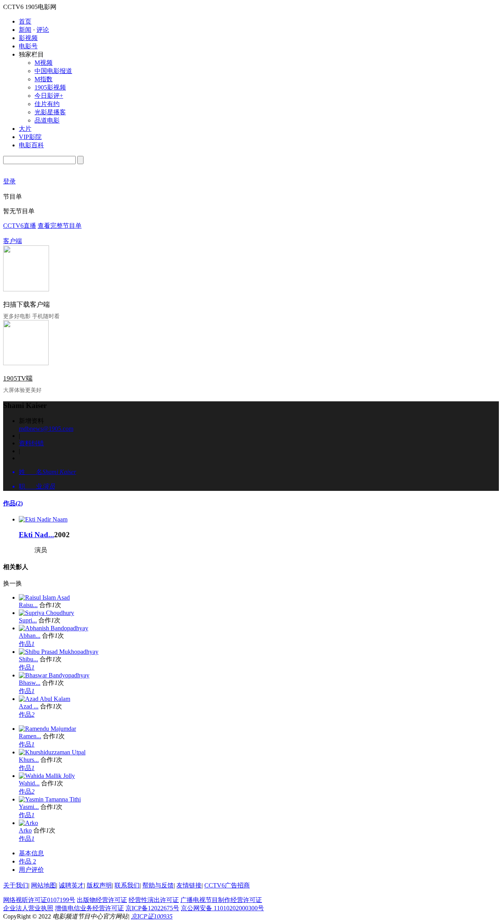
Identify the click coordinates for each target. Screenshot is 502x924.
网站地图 (43, 885)
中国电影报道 (53, 71)
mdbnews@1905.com (46, 428)
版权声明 (99, 885)
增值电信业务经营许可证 (89, 908)
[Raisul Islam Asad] (44, 597)
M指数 (44, 79)
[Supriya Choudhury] (46, 612)
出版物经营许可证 (102, 900)
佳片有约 (47, 104)
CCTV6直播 (19, 225)
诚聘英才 (71, 885)
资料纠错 (31, 443)
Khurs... (29, 759)
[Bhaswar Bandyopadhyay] (54, 675)
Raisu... (28, 605)
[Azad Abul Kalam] (44, 698)
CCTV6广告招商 (227, 885)
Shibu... (28, 659)
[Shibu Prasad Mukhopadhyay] (58, 651)
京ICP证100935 (152, 916)
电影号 (28, 46)
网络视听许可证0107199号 (39, 900)
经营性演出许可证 (154, 900)
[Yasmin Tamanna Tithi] (50, 799)
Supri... (28, 620)
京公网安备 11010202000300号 (222, 908)
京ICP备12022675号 (152, 908)
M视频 (44, 62)
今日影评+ (49, 95)
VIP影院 (30, 137)
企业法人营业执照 (28, 908)
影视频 (28, 38)
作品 (13, 503)
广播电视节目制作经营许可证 (221, 900)
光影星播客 (50, 112)
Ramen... (30, 736)
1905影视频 (50, 87)
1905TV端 (18, 378)
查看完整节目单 (60, 225)
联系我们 (127, 885)
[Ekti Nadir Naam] (43, 519)
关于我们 (15, 885)
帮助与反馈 (158, 885)
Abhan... (29, 635)
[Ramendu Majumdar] (47, 728)
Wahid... (29, 783)
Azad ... (28, 706)
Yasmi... (29, 806)
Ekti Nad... (36, 535)
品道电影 (47, 120)
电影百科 (31, 145)
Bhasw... (29, 682)
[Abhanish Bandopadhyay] (53, 628)
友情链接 (189, 885)
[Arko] (28, 823)
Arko (25, 830)
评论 (42, 29)
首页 (25, 21)
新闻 (25, 29)
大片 (25, 128)
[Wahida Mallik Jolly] (47, 775)
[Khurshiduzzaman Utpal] (52, 752)
